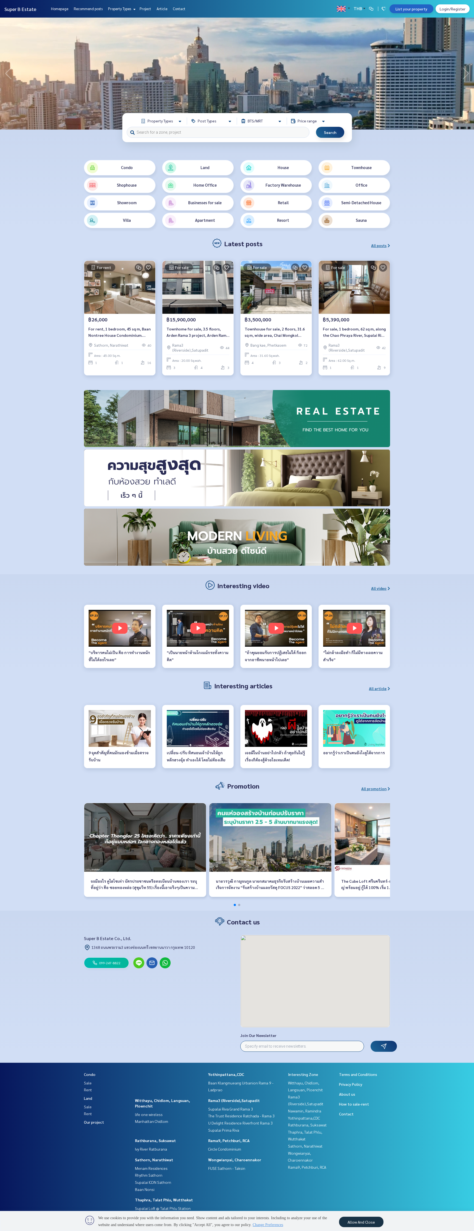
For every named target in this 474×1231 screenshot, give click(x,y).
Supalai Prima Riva (223, 1130)
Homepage (59, 8)
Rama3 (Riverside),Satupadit (234, 1100)
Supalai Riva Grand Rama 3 (230, 1108)
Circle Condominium (224, 1148)
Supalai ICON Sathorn (153, 1182)
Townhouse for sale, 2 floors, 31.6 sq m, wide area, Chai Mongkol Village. (275, 332)
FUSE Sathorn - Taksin (226, 1168)
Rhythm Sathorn (148, 1175)
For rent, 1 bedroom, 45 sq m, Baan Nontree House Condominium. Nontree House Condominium (119, 332)
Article (162, 8)
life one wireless (149, 1114)
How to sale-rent (354, 1103)
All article (377, 688)
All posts (378, 245)
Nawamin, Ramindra (304, 1110)
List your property (411, 8)
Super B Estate (20, 9)
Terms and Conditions (358, 1074)
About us (347, 1094)
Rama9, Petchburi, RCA (229, 1140)
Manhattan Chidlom (151, 1121)
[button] (465, 74)
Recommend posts (88, 8)
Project (145, 8)
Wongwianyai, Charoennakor (234, 1159)
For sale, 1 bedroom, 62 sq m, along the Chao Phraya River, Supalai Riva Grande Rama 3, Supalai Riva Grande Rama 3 (354, 332)
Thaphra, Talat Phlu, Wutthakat (164, 1199)
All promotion (373, 788)
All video (378, 588)
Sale (88, 1082)
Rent (88, 1089)
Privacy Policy (350, 1084)
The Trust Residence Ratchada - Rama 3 (241, 1115)
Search (330, 132)
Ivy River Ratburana (151, 1148)
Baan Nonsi (144, 1189)
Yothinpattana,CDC (226, 1074)
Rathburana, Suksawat (155, 1140)
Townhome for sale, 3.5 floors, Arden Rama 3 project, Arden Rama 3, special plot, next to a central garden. (197, 332)
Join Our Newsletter (258, 1035)
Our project (94, 1122)
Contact (179, 8)
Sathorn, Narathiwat (154, 1159)
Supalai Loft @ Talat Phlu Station (163, 1208)
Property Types (120, 8)
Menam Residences (151, 1168)
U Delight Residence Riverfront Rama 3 (240, 1122)
